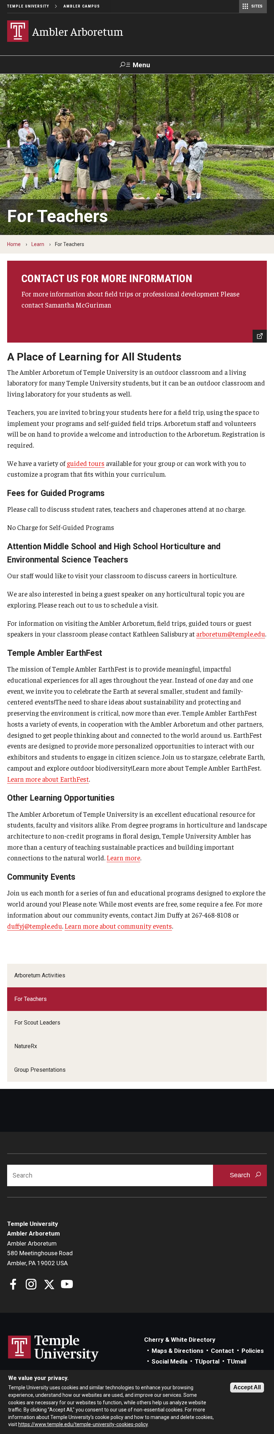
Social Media (169, 1361)
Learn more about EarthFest (48, 779)
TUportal (207, 1361)
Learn (37, 244)
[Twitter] (49, 1285)
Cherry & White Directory (179, 1339)
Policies (253, 1350)
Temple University (28, 6)
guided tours (86, 463)
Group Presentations (40, 1069)
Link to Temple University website (53, 1348)
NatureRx (25, 1046)
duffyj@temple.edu (34, 926)
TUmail (236, 1361)
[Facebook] (13, 1285)
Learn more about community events (118, 926)
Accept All (247, 1387)
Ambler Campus (82, 6)
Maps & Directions (177, 1350)
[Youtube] (67, 1285)
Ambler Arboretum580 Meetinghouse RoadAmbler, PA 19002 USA (40, 1253)
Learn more (123, 857)
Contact (222, 1350)
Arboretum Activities (39, 975)
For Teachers (30, 999)
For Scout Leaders (37, 1022)
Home (14, 244)
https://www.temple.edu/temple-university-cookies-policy (83, 1424)
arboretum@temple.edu (230, 633)
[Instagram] (31, 1285)
